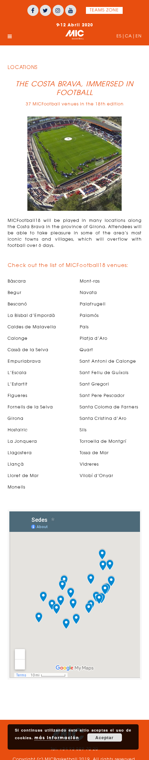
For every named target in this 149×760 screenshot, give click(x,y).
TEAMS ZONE (104, 10)
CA (128, 36)
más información (56, 737)
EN (138, 36)
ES (119, 36)
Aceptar (104, 737)
